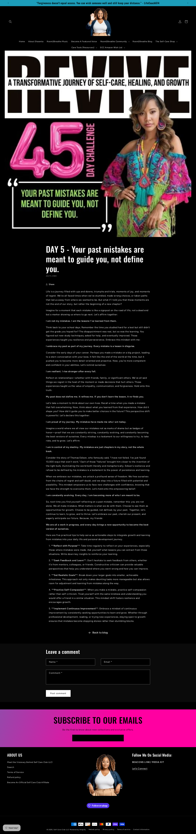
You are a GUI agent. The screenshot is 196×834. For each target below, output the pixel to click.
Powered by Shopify (78, 830)
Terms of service (123, 829)
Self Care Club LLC (61, 830)
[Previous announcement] (8, 3)
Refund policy (14, 777)
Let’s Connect (140, 768)
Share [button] (52, 284)
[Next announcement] (188, 3)
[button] (10, 21)
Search (10, 767)
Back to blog (100, 632)
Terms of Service (15, 772)
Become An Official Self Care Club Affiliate (28, 782)
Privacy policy (108, 829)
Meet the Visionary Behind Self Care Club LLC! (30, 762)
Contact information (141, 829)
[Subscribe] (120, 738)
